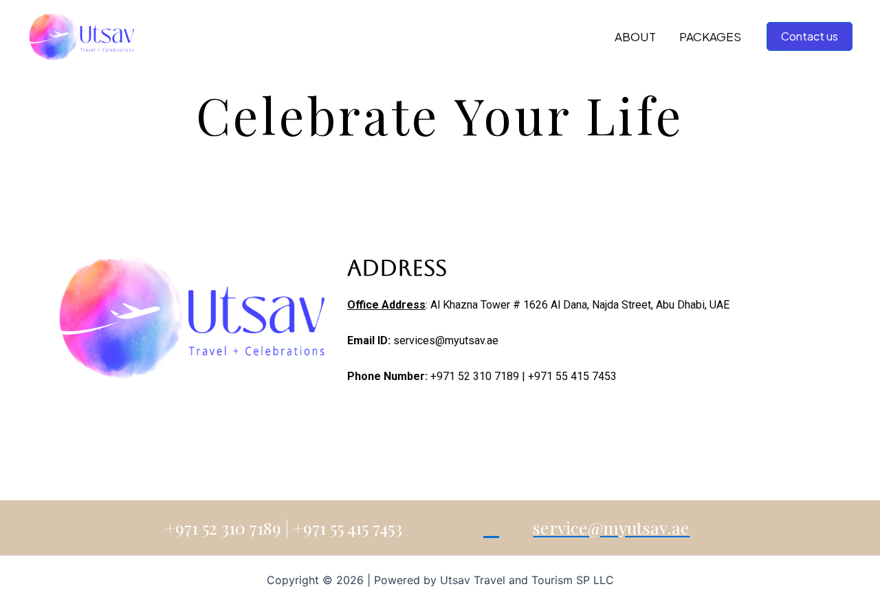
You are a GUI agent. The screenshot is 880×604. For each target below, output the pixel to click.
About (635, 36)
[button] (809, 36)
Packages (710, 36)
